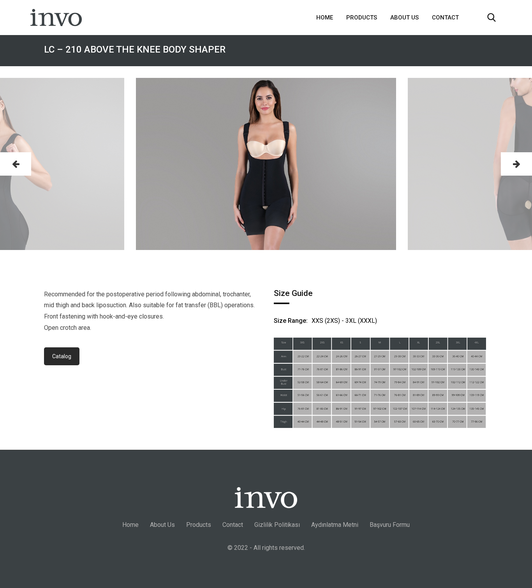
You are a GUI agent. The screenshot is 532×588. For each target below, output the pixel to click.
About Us (404, 17)
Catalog (61, 356)
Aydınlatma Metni (334, 524)
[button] (15, 164)
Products (361, 17)
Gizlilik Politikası (277, 524)
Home (324, 17)
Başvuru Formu (390, 524)
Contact (445, 17)
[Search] (491, 17)
